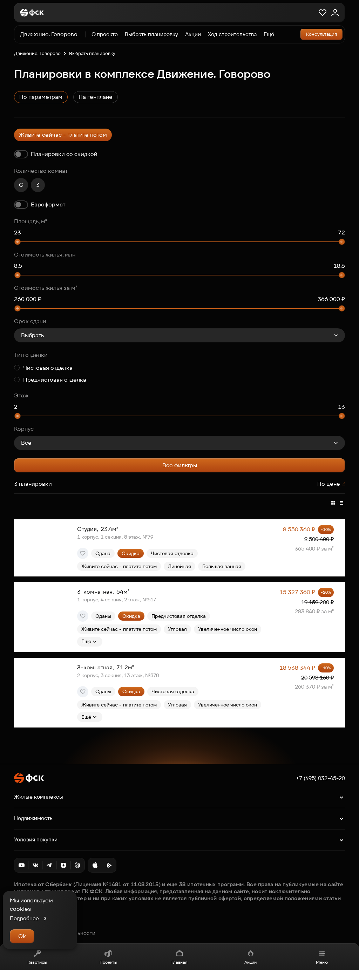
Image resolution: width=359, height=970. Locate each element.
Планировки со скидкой (64, 154)
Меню (322, 962)
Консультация (321, 34)
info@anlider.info (35, 925)
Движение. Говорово (37, 53)
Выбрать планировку (151, 34)
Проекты (108, 962)
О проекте (105, 34)
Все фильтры (179, 465)
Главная (179, 962)
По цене (328, 483)
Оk (22, 936)
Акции (250, 962)
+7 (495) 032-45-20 (320, 778)
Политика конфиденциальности (54, 933)
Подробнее (24, 918)
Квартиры (37, 962)
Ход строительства (232, 34)
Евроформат (48, 204)
